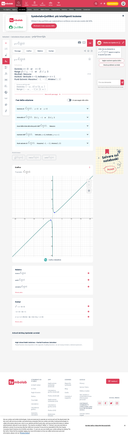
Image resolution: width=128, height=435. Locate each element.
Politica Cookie (84, 391)
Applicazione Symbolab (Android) (52, 385)
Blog (66, 389)
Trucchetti (34, 400)
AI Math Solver (36, 385)
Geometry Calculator (34, 413)
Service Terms (84, 387)
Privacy (82, 383)
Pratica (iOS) (52, 410)
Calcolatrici (34, 404)
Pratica (33, 396)
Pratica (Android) (53, 396)
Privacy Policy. (24, 433)
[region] (64, 425)
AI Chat (33, 389)
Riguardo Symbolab (68, 384)
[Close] (125, 425)
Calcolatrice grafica (35, 408)
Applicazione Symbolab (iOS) (53, 400)
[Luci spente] (104, 3)
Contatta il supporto (68, 397)
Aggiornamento (113, 3)
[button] (79, 44)
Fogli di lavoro (35, 392)
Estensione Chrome (51, 414)
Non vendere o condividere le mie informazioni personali (85, 397)
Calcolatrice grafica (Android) (53, 391)
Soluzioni (5, 37)
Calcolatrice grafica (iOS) (52, 405)
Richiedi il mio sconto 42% (44, 26)
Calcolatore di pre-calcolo (20, 37)
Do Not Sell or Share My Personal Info (97, 425)
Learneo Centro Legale (85, 414)
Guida (67, 392)
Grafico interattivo (55, 260)
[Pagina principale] (18, 385)
